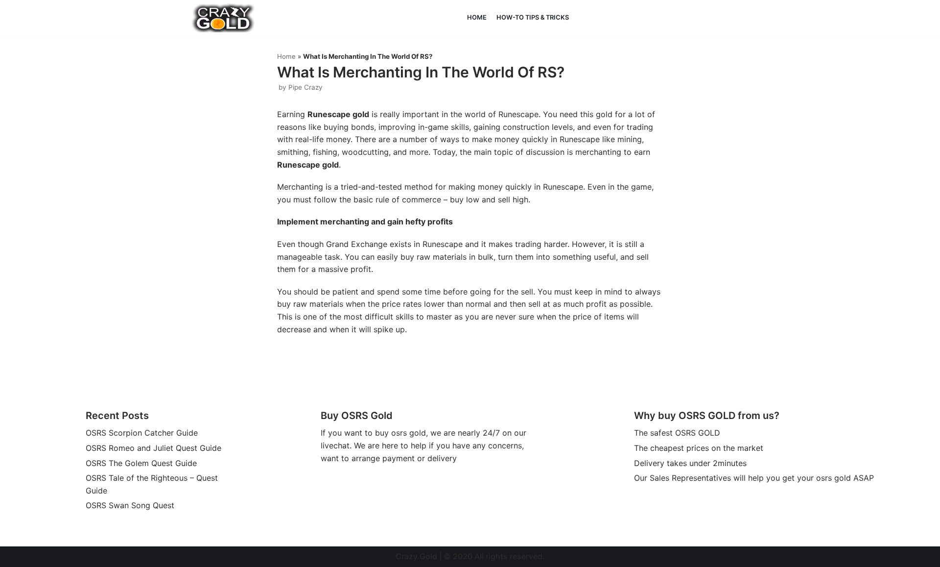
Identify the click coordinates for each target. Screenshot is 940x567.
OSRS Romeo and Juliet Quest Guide (153, 448)
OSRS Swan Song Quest (130, 505)
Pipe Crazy (305, 87)
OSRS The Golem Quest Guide (141, 463)
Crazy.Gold (416, 556)
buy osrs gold (400, 433)
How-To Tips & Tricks (532, 17)
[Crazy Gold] (223, 17)
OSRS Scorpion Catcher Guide (142, 433)
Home (477, 17)
